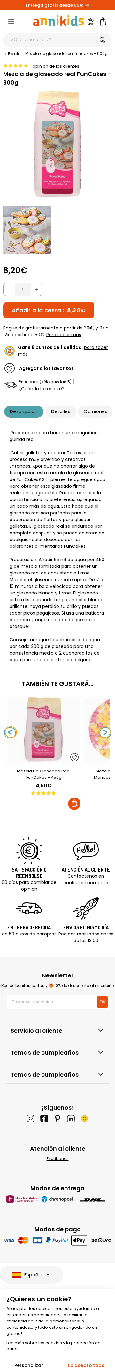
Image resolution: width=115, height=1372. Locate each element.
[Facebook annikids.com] (44, 1118)
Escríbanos (58, 1158)
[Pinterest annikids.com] (57, 1118)
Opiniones (95, 411)
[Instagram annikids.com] (31, 1118)
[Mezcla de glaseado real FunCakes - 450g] (44, 760)
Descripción (24, 411)
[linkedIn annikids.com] (71, 1118)
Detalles (60, 411)
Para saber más (63, 334)
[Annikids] (58, 20)
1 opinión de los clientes (54, 66)
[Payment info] (57, 1240)
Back (13, 54)
